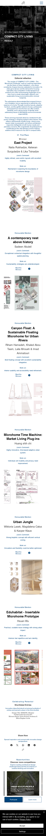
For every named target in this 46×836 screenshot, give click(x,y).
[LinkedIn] (29, 745)
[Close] (42, 814)
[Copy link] (23, 750)
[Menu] (41, 3)
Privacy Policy (25, 819)
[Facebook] (11, 745)
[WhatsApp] (23, 745)
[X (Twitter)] (17, 745)
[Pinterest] (35, 745)
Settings (22, 831)
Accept (22, 825)
